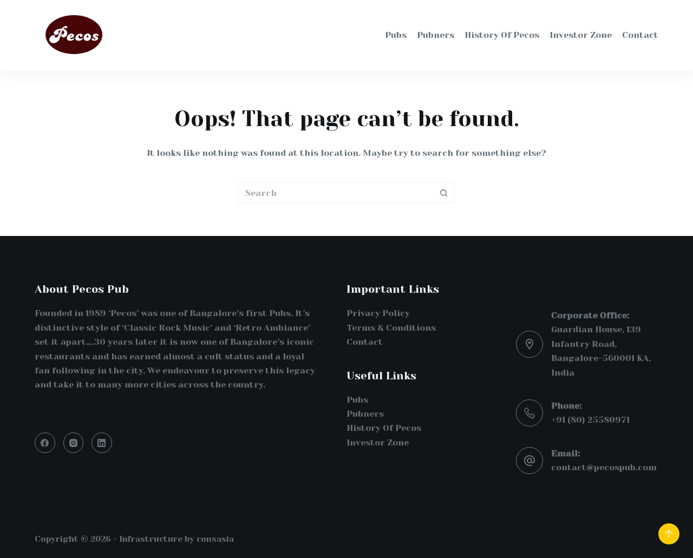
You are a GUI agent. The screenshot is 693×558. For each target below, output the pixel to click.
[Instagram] (73, 442)
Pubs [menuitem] (396, 35)
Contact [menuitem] (640, 35)
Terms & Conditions (391, 328)
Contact (364, 342)
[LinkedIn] (101, 442)
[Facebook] (45, 442)
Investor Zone (377, 442)
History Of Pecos (383, 428)
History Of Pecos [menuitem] (502, 35)
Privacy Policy (378, 313)
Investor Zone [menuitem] (581, 35)
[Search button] (444, 192)
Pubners (365, 414)
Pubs (357, 400)
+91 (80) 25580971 (590, 420)
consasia (215, 539)
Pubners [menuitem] (435, 35)
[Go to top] (668, 533)
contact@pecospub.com (604, 467)
